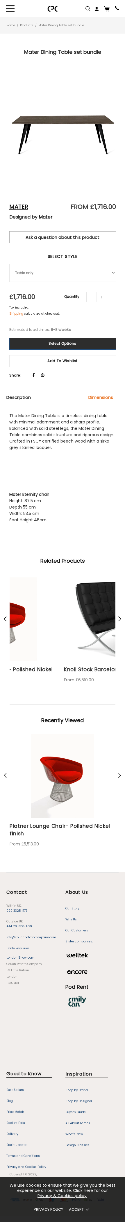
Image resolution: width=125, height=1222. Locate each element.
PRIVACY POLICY (48, 1209)
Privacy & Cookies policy (62, 1195)
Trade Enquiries (18, 942)
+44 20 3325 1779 (19, 920)
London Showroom (20, 951)
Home (10, 25)
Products (26, 25)
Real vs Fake (15, 1116)
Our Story (72, 902)
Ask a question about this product (62, 237)
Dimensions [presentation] (100, 397)
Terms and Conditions (23, 1149)
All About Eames (77, 1117)
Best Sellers (15, 1083)
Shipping (16, 313)
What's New (74, 1128)
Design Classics (77, 1139)
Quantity (71, 296)
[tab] (21, 397)
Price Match (15, 1105)
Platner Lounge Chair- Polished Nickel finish (60, 823)
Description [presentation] (18, 397)
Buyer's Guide (75, 1106)
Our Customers (76, 924)
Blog (9, 1094)
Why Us (71, 913)
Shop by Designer (78, 1095)
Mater (18, 206)
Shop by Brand (76, 1084)
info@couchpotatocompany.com (31, 931)
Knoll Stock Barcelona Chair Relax (54, 669)
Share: (15, 375)
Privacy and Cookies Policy (26, 1160)
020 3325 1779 (17, 904)
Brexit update (16, 1138)
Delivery (12, 1127)
